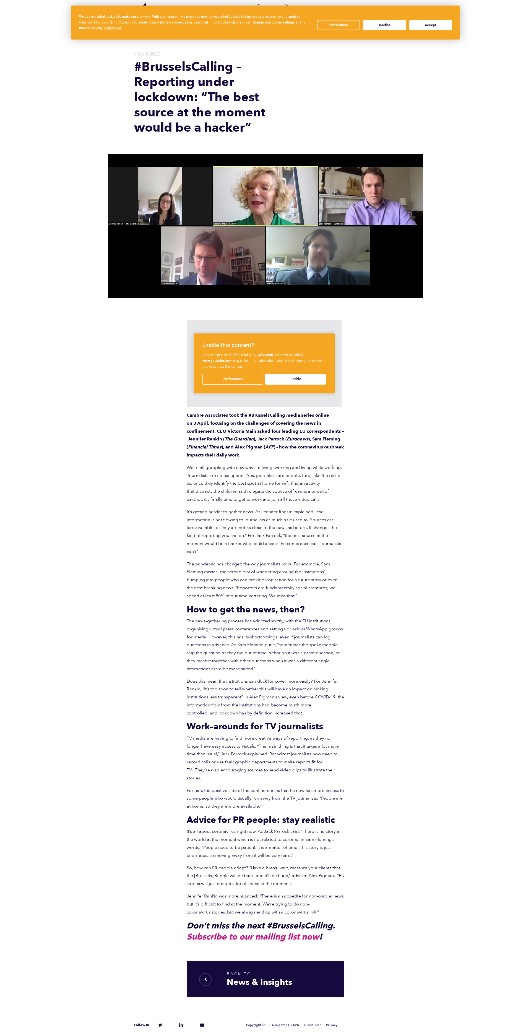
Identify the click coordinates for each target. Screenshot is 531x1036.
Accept (430, 25)
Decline (385, 25)
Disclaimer (312, 1025)
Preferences (339, 25)
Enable (295, 379)
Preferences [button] (113, 28)
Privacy (331, 1025)
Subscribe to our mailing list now (253, 937)
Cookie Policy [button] (228, 22)
